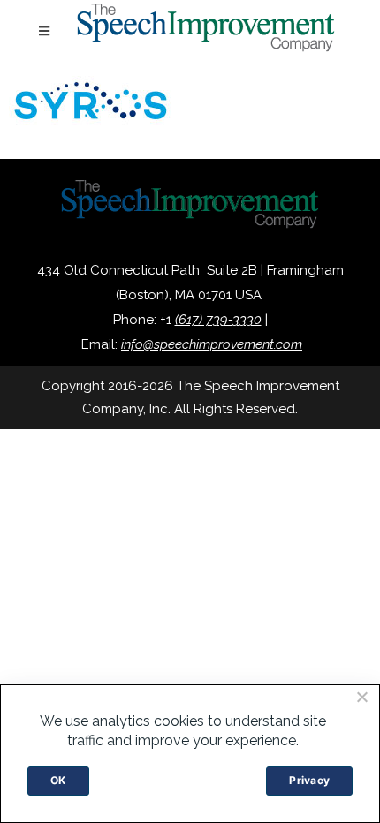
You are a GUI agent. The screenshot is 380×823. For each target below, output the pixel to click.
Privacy (309, 780)
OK (58, 780)
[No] (361, 697)
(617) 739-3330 (218, 320)
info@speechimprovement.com (211, 344)
